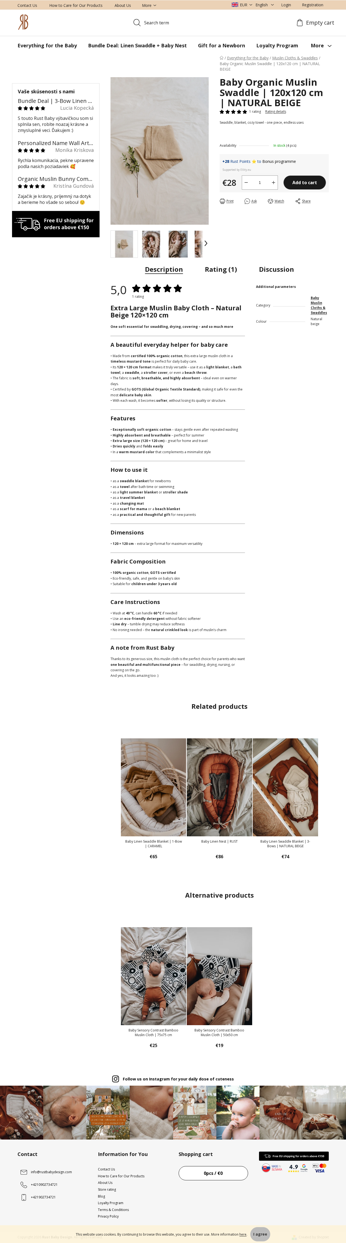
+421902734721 (43, 1197)
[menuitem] (47, 45)
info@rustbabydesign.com (51, 1172)
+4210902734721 (44, 1184)
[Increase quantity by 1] (273, 182)
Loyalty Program (110, 1203)
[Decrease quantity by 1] (246, 182)
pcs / (213, 1173)
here (242, 1234)
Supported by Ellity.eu (236, 170)
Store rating (107, 1189)
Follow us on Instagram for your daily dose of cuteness (178, 1079)
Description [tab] (164, 269)
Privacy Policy (108, 1216)
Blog (101, 1196)
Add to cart (304, 183)
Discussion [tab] (276, 269)
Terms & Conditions (113, 1209)
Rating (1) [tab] (221, 269)
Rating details (275, 111)
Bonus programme (279, 161)
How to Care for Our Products (76, 5)
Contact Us (27, 5)
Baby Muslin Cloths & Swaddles (319, 305)
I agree (260, 1234)
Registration (312, 4)
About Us (123, 5)
